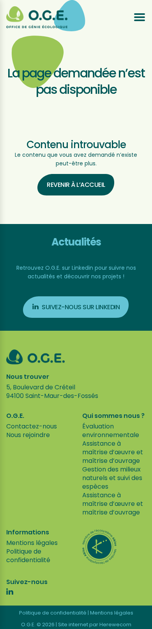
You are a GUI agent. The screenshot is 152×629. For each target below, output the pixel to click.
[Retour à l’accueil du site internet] (36, 17)
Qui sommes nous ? (113, 416)
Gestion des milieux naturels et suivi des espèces (112, 478)
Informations (27, 532)
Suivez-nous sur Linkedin (81, 307)
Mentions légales (32, 542)
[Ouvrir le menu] (139, 17)
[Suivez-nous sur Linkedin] (9, 592)
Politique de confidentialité (28, 555)
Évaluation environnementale (110, 430)
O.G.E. (15, 416)
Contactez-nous (31, 426)
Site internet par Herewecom (94, 624)
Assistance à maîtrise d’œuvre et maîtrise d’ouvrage (112, 452)
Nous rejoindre (28, 434)
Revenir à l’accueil (76, 184)
